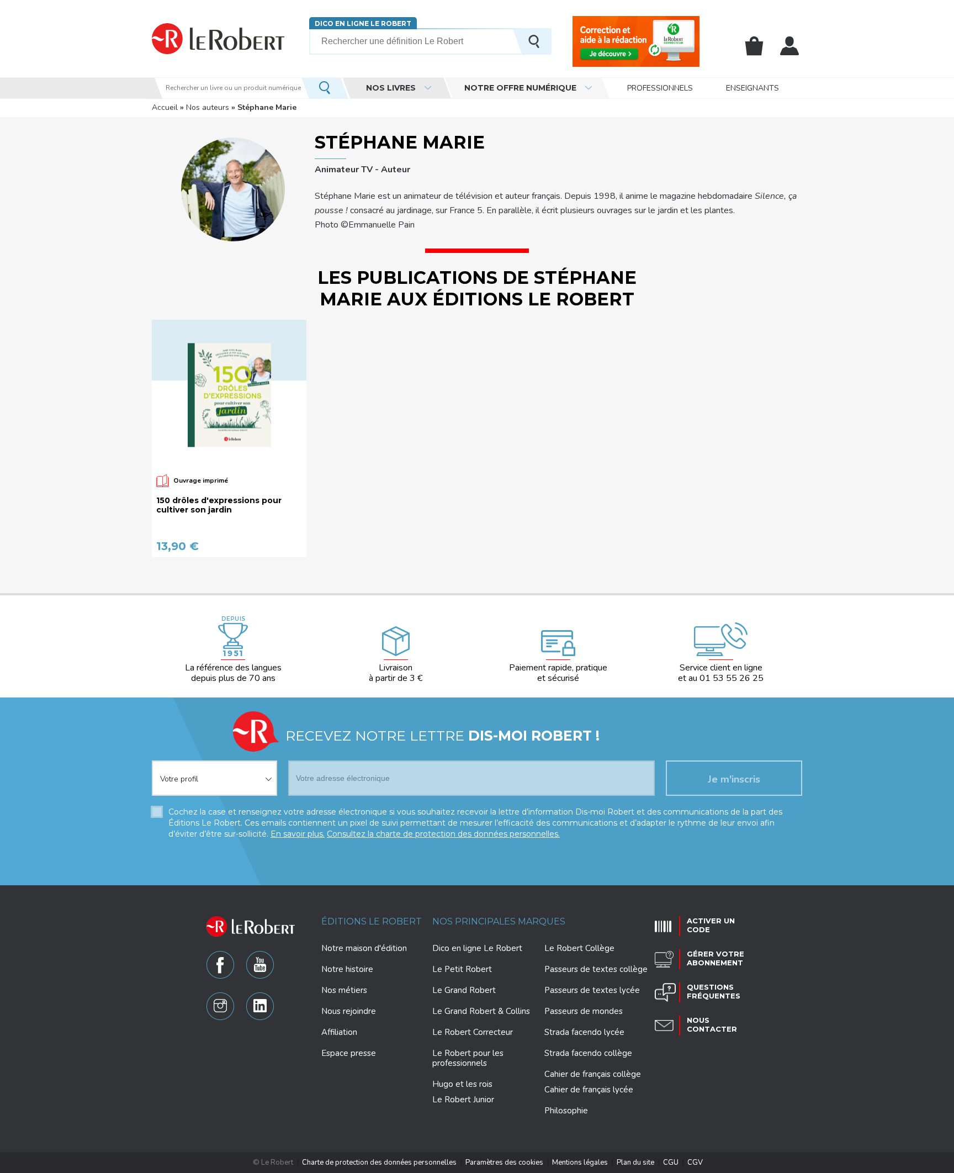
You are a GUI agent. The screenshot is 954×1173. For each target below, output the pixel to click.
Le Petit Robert (462, 969)
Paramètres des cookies (504, 1162)
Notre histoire (347, 969)
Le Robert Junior (463, 1100)
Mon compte (789, 46)
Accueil (165, 107)
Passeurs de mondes (583, 1011)
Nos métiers (344, 990)
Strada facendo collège (588, 1053)
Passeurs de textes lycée (592, 990)
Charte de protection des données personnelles (379, 1162)
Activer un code (711, 925)
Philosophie (566, 1110)
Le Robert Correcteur (472, 1032)
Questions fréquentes (713, 991)
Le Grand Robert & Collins (481, 1011)
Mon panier (754, 46)
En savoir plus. (298, 834)
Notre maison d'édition (364, 948)
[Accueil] (218, 38)
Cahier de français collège (592, 1074)
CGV (695, 1162)
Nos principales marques (498, 921)
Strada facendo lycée (584, 1032)
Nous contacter (712, 1024)
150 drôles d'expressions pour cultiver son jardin (219, 505)
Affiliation (339, 1032)
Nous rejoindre (348, 1011)
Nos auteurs (207, 107)
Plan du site (635, 1162)
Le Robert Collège (579, 948)
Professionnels (660, 88)
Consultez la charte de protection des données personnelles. (443, 834)
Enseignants (752, 88)
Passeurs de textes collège (596, 969)
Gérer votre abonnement (715, 958)
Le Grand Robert (464, 990)
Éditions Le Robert (371, 921)
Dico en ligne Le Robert (363, 23)
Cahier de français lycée (588, 1090)
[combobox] (214, 771)
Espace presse (348, 1053)
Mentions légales (580, 1162)
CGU (671, 1162)
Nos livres (391, 88)
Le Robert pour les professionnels (468, 1058)
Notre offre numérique (520, 88)
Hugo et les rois (462, 1084)
